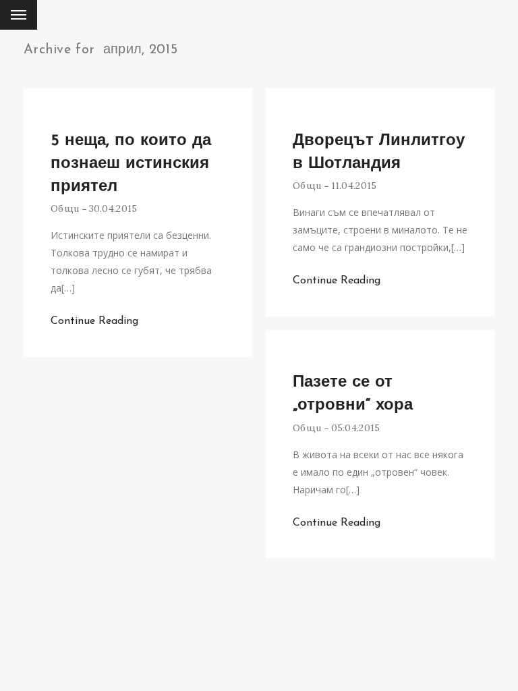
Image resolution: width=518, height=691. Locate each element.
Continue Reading (94, 321)
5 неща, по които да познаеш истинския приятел (131, 164)
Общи (65, 208)
